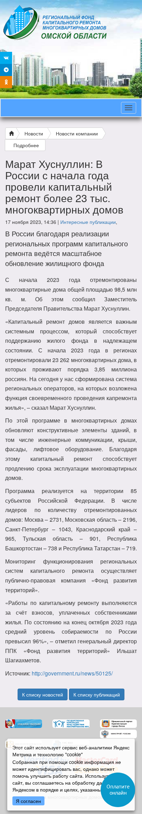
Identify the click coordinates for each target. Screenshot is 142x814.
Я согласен (28, 800)
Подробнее (26, 145)
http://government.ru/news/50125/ (72, 673)
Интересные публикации (88, 221)
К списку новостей (42, 694)
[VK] (6, 58)
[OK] (6, 82)
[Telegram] (6, 70)
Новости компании (77, 133)
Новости (33, 133)
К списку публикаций (96, 694)
